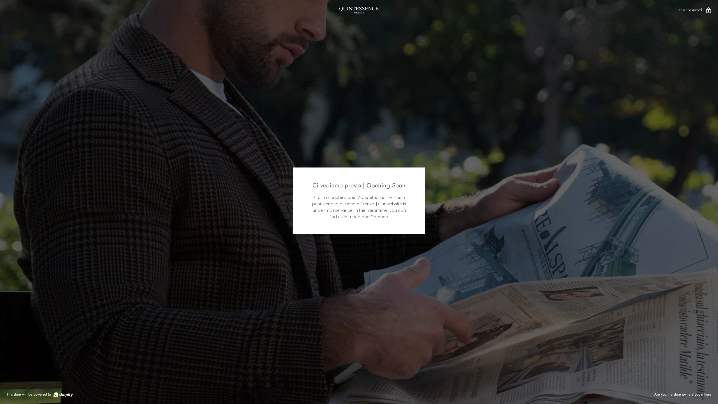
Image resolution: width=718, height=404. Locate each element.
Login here (703, 394)
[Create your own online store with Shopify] (63, 394)
